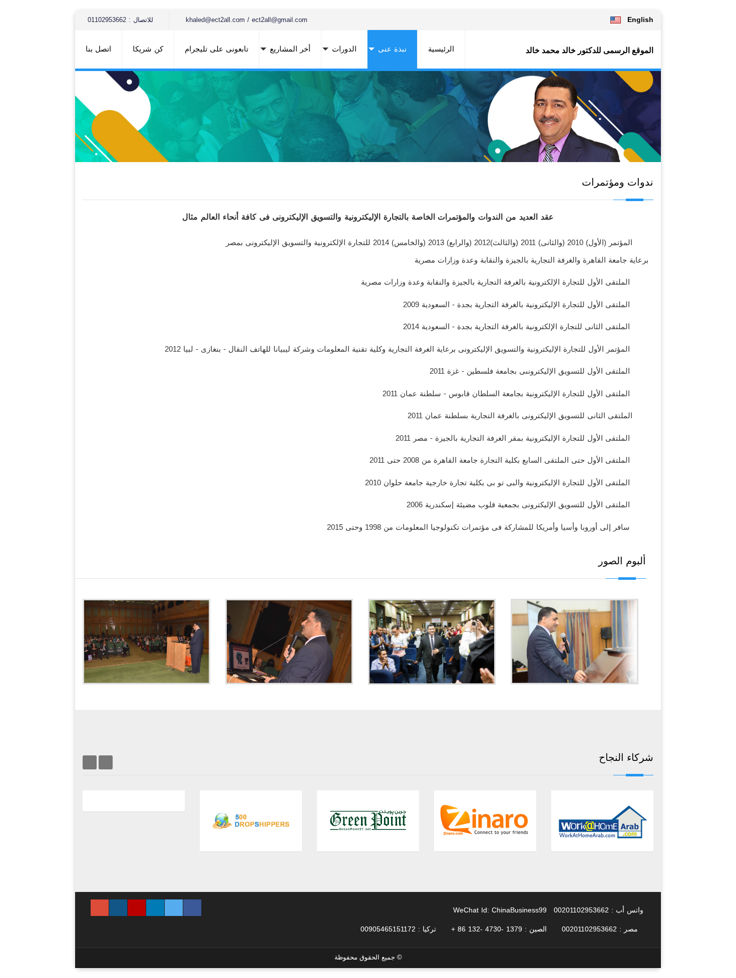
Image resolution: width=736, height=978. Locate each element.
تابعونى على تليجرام (216, 49)
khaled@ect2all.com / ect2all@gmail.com (245, 20)
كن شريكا (148, 49)
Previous (106, 762)
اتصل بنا (98, 49)
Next (90, 762)
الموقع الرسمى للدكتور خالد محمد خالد (589, 50)
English (640, 20)
